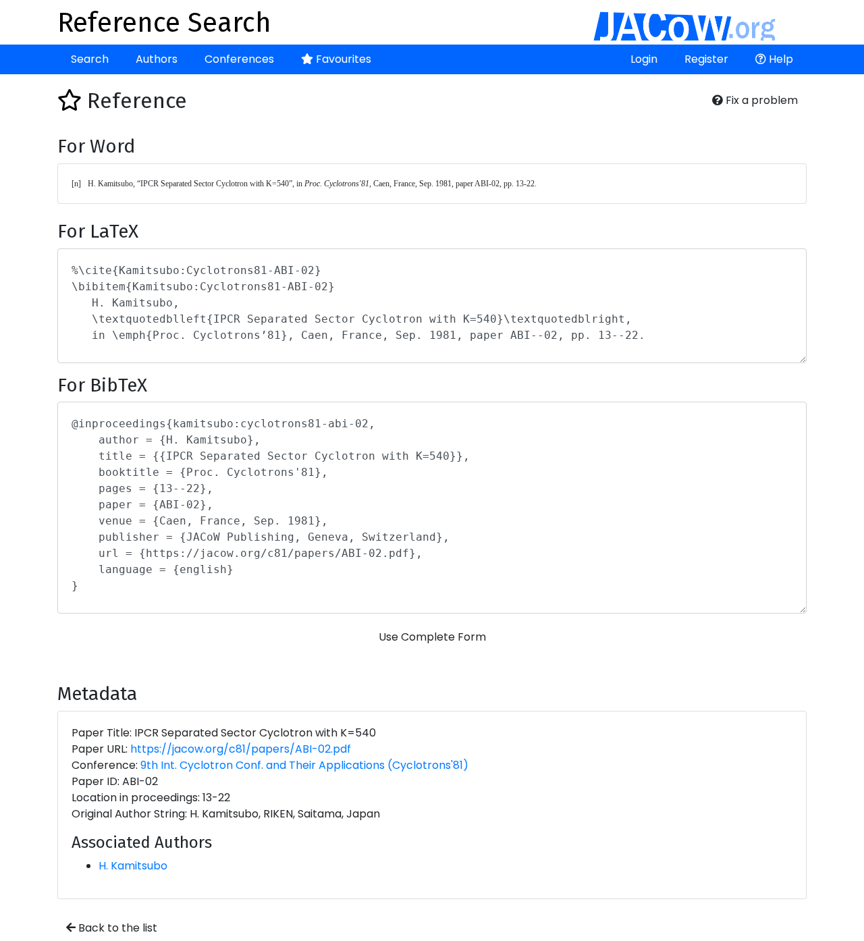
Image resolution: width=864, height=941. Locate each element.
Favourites (342, 59)
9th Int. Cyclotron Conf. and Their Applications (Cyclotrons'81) (304, 765)
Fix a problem (760, 100)
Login (643, 59)
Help (779, 59)
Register (706, 59)
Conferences (239, 59)
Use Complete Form (432, 637)
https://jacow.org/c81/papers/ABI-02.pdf (240, 749)
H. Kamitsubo (133, 865)
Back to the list (116, 928)
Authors (157, 59)
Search (90, 59)
